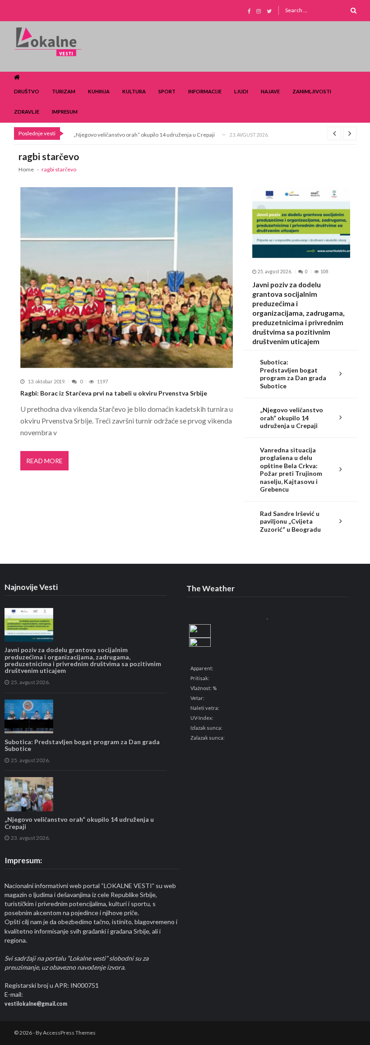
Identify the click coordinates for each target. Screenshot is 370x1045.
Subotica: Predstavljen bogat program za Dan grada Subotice (293, 374)
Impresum (65, 112)
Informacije (205, 91)
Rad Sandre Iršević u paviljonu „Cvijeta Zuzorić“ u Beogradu (290, 521)
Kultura (134, 91)
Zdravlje (26, 112)
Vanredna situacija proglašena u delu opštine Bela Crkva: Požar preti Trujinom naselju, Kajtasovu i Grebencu (291, 469)
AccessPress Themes (69, 1032)
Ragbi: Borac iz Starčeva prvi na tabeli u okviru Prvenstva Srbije (113, 393)
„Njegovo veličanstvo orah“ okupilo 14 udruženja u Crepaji (144, 134)
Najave (270, 91)
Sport (167, 91)
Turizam (63, 91)
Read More (44, 461)
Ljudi (241, 91)
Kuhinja (99, 91)
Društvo (26, 91)
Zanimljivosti (311, 91)
